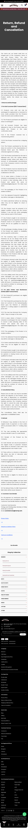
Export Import (4, 687)
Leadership (3, 659)
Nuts (2, 579)
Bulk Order (3, 718)
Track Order (4, 736)
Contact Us (4, 731)
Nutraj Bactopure (7, 565)
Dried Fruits (4, 586)
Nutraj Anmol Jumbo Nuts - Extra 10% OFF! (13, 9)
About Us (3, 651)
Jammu (3, 774)
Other (3, 610)
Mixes (2, 602)
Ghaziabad (4, 766)
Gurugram (3, 769)
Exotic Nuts (4, 583)
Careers (3, 664)
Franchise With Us (5, 720)
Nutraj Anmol (6, 561)
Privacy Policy (4, 697)
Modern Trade (4, 685)
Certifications (4, 662)
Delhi (2, 761)
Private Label (4, 677)
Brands (3, 557)
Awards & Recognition (6, 667)
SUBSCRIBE (22, 634)
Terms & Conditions (6, 705)
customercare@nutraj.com (9, 184)
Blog (2, 713)
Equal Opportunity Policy (7, 656)
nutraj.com (11, 817)
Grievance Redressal (6, 733)
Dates (3, 590)
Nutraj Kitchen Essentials (8, 575)
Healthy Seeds (5, 594)
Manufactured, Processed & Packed (9, 669)
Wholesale (3, 682)
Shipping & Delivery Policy (7, 702)
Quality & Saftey (5, 690)
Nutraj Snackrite (6, 570)
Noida (2, 764)
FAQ (2, 738)
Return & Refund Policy (6, 700)
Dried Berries (4, 598)
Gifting (3, 606)
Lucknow (3, 772)
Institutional (4, 679)
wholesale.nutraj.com (19, 817)
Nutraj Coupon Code (6, 723)
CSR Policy (3, 654)
